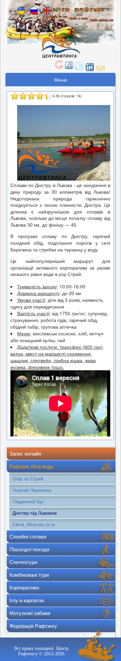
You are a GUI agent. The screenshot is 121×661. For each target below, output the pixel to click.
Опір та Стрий (27, 478)
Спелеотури (23, 562)
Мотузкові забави (29, 613)
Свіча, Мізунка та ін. (34, 524)
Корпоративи (24, 588)
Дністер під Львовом (34, 513)
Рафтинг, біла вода (31, 466)
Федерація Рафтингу (33, 626)
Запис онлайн (25, 454)
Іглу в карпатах (26, 600)
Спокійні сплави (27, 536)
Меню (60, 79)
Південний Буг (28, 501)
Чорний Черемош (31, 490)
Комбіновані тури (29, 575)
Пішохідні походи (29, 549)
